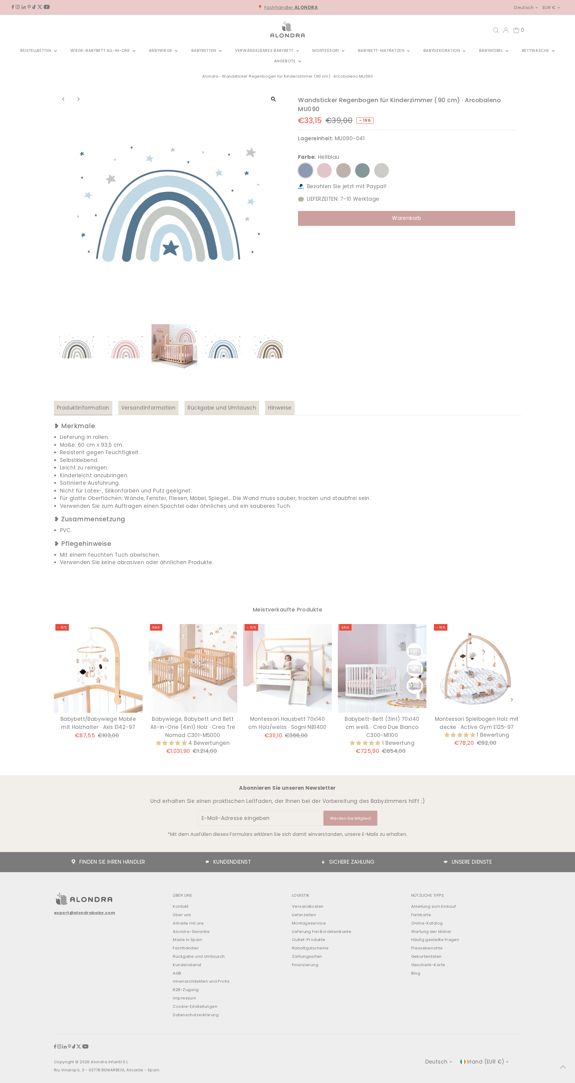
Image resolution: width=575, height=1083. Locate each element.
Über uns (182, 915)
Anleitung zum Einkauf (433, 906)
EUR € (549, 7)
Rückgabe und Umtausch (221, 407)
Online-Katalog (427, 923)
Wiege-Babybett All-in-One (100, 50)
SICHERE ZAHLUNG (351, 862)
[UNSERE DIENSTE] (446, 862)
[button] (172, 743)
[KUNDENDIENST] (207, 862)
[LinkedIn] (24, 7)
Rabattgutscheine (310, 948)
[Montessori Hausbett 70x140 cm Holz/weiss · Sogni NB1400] (287, 668)
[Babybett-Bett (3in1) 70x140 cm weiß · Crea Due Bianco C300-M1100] (382, 668)
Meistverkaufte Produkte (287, 609)
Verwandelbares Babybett (265, 50)
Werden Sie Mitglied (350, 818)
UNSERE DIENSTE (472, 862)
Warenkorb (406, 218)
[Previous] (63, 99)
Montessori (326, 50)
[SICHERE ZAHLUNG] (323, 862)
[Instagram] (18, 7)
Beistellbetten (36, 50)
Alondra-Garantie (191, 931)
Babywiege (161, 50)
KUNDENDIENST (232, 862)
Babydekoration (442, 50)
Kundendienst (187, 965)
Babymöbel (491, 50)
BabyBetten (204, 50)
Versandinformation (148, 407)
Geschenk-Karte (428, 965)
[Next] (78, 99)
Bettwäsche (536, 50)
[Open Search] (496, 30)
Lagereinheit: (315, 138)
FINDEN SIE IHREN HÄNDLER (112, 862)
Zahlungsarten (307, 956)
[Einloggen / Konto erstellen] (506, 30)
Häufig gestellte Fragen (435, 939)
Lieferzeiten (304, 915)
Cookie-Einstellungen (195, 1006)
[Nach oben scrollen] (563, 1067)
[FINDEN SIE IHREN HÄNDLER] (73, 862)
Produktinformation (83, 407)
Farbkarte (421, 915)
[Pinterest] (29, 7)
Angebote (285, 61)
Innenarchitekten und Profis (201, 981)
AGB (177, 973)
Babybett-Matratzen (381, 50)
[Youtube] (47, 7)
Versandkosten (308, 906)
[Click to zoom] (273, 99)
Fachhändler (291, 7)
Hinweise (279, 407)
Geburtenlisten (426, 956)
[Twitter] (39, 7)
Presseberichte (427, 948)
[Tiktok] (34, 7)
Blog (415, 973)
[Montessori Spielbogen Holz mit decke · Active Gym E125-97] (476, 668)
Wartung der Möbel (431, 931)
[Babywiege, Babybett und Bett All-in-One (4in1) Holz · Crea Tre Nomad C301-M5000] (193, 668)
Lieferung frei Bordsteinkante (321, 931)
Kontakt (180, 906)
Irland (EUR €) (485, 1061)
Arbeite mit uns (188, 923)
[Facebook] (13, 7)
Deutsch (524, 7)
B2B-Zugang (186, 990)
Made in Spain (187, 939)
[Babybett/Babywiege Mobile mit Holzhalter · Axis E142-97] (98, 668)
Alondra (210, 76)
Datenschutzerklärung (196, 1015)
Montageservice (309, 923)
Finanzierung (305, 965)
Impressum (184, 998)
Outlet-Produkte (308, 939)
